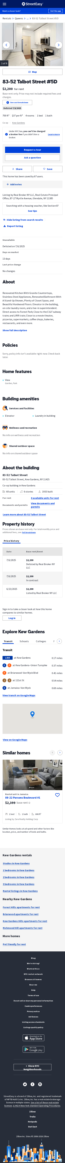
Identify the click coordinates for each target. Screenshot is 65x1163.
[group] (32, 791)
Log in (12, 618)
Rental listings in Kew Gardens (20, 890)
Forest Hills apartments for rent (21, 907)
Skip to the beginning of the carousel (32, 826)
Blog (33, 958)
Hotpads (32, 1121)
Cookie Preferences (33, 1006)
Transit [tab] (8, 641)
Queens (19, 18)
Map (34, 71)
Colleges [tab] (41, 641)
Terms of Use (33, 995)
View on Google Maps (15, 739)
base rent (22, 802)
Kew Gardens (18, 122)
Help (33, 990)
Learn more (54, 134)
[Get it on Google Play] (33, 1049)
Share (19, 169)
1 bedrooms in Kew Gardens (18, 870)
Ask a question (32, 157)
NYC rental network (33, 974)
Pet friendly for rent (14, 944)
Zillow (32, 1111)
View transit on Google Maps (19, 695)
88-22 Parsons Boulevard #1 (22, 797)
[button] (59, 641)
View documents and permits (43, 505)
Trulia (32, 1116)
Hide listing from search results (25, 219)
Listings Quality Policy (33, 1027)
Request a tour (32, 149)
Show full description (15, 330)
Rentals (7, 18)
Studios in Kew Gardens (16, 863)
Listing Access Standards (33, 1022)
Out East (32, 1126)
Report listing (15, 226)
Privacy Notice (33, 1011)
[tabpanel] (32, 572)
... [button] (28, 18)
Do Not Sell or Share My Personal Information (33, 1001)
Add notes (16, 184)
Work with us (33, 969)
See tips (32, 210)
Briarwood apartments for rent (20, 914)
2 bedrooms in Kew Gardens (18, 877)
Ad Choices (33, 1017)
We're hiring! (33, 963)
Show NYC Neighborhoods (32, 1067)
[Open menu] (4, 4)
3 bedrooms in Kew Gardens (18, 884)
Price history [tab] (11, 540)
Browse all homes (33, 979)
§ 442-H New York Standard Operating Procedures (36, 1105)
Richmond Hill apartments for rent (22, 927)
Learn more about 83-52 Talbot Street (24, 514)
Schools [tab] (24, 641)
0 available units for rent (45, 498)
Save (49, 169)
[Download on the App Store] (33, 1037)
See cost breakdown (19, 102)
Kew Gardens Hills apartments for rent (25, 921)
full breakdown (29, 532)
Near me (33, 985)
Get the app (55, 11)
